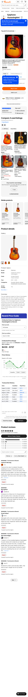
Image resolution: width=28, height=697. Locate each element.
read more (6, 477)
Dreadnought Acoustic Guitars (18, 283)
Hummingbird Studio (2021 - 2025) (5, 216)
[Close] (17, 77)
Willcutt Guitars (10, 98)
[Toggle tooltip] (15, 31)
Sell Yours (20, 420)
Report (3, 482)
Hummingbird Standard (16, 215)
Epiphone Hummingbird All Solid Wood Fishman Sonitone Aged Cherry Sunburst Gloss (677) (13, 61)
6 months (12, 372)
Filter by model (5, 324)
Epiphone (13, 270)
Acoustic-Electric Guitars (17, 282)
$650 (21, 394)
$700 (21, 399)
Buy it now (14, 88)
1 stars (2, 448)
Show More (3, 289)
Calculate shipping (6, 69)
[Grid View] (2, 125)
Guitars (12, 8)
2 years (23, 372)
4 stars (3, 441)
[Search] (25, 5)
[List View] (5, 125)
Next (13, 580)
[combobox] (12, 327)
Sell (18, 1)
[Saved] (22, 2)
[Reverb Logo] (7, 2)
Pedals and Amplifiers (20, 8)
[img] (17, 98)
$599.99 (22, 392)
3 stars (3, 443)
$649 (21, 390)
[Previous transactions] (22, 412)
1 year (18, 372)
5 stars (3, 439)
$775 (21, 388)
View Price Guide (7, 420)
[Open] (24, 327)
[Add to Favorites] (21, 17)
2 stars (3, 445)
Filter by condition (6, 333)
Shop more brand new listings (13, 103)
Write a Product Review (14, 436)
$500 (21, 397)
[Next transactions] (25, 412)
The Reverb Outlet (6, 8)
